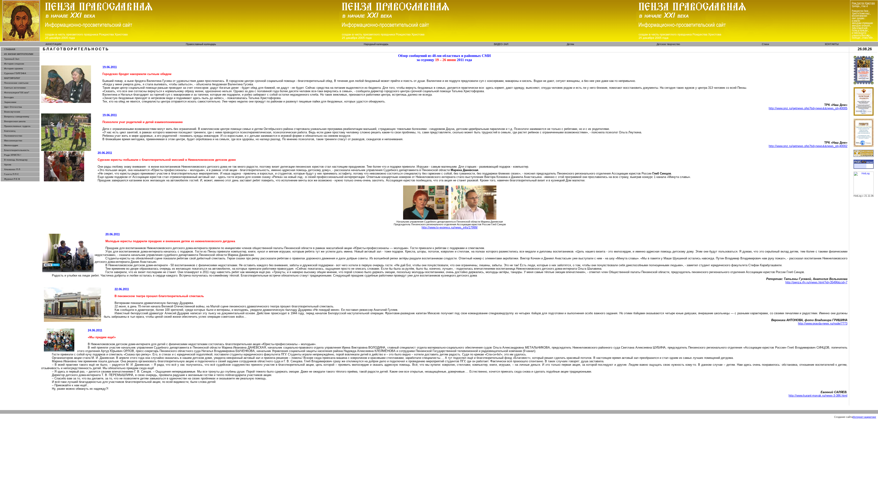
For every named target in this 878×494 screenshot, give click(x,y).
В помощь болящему (16, 159)
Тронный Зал (11, 59)
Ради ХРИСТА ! (12, 155)
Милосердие (11, 145)
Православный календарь (201, 44)
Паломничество (13, 135)
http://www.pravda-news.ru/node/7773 (822, 323)
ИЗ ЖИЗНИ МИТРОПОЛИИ (18, 54)
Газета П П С (11, 174)
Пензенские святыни (16, 83)
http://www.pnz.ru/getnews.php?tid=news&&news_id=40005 (808, 108)
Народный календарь (376, 44)
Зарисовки (10, 102)
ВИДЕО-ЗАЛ (501, 44)
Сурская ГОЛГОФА (15, 73)
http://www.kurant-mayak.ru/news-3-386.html (818, 395)
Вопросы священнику (16, 116)
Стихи (765, 44)
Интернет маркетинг (864, 417)
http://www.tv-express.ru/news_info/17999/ (450, 227)
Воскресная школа (15, 121)
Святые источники (15, 87)
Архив (7, 164)
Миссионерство (13, 140)
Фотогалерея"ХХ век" (16, 92)
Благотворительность (16, 150)
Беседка (9, 97)
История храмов (13, 68)
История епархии (14, 63)
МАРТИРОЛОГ (12, 78)
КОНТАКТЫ (832, 44)
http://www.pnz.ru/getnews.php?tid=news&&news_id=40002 (808, 146)
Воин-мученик (12, 111)
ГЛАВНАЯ (9, 49)
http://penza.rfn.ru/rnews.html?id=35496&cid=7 (816, 282)
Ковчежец (9, 131)
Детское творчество (668, 44)
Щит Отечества (13, 107)
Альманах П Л (12, 169)
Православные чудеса (17, 126)
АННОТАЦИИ (54, 44)
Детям (570, 44)
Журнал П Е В (12, 179)
